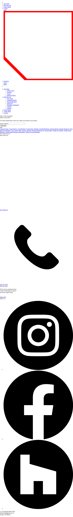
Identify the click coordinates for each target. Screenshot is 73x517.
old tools (28, 130)
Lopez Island (7, 7)
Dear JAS (10, 103)
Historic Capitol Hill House (41, 129)
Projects (9, 92)
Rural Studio (48, 130)
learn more (3, 297)
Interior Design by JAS (65, 129)
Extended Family (12, 100)
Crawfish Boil (21, 129)
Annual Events (4, 129)
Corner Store (7, 111)
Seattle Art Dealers (58, 130)
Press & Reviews (12, 102)
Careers (9, 106)
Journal (9, 108)
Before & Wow (11, 95)
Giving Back (29, 129)
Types (9, 94)
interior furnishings (5, 130)
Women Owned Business (33, 132)
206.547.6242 (4, 284)
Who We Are (7, 5)
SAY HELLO (4, 210)
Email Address (4, 123)
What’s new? (10, 90)
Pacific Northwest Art (38, 130)
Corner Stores (13, 129)
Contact (6, 113)
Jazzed (24, 130)
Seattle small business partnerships (15, 132)
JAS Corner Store (16, 130)
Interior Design (54, 129)
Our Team (10, 98)
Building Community (13, 105)
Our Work (6, 4)
